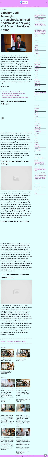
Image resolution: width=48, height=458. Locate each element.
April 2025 (36, 77)
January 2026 (37, 57)
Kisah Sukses (3, 9)
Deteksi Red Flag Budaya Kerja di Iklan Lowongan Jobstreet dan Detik (7, 441)
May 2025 (36, 74)
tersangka (24, 341)
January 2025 (37, 83)
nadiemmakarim (17, 341)
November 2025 (38, 62)
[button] (3, 118)
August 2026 (37, 43)
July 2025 (36, 70)
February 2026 (37, 55)
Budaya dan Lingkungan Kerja (7, 388)
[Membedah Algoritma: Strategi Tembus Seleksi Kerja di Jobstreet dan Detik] (23, 353)
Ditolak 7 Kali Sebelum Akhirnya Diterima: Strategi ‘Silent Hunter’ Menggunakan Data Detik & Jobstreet (23, 443)
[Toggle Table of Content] (1, 90)
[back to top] (45, 455)
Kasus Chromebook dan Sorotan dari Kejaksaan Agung (15, 97)
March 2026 (37, 53)
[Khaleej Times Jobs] (24, 2)
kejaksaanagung (10, 341)
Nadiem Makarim (28, 132)
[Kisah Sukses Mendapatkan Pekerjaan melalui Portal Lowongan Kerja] (7, 366)
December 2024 (38, 85)
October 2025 (37, 64)
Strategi (36, 98)
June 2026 (36, 47)
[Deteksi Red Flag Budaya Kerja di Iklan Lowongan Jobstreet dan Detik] (8, 432)
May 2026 (36, 49)
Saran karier (37, 96)
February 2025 (37, 81)
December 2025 (38, 60)
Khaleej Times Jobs (5, 55)
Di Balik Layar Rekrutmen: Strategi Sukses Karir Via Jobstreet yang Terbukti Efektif (7, 359)
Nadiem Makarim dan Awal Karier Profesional (12, 91)
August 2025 (37, 68)
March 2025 (37, 79)
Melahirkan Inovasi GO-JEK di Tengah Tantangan (13, 93)
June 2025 (36, 72)
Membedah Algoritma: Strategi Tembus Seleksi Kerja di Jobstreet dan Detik (22, 359)
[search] (46, 2)
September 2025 (38, 66)
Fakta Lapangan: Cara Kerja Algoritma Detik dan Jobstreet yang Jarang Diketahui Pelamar (40, 30)
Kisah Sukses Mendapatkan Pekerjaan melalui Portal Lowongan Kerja (6, 372)
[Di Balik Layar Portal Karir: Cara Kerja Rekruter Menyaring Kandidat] (8, 383)
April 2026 (36, 51)
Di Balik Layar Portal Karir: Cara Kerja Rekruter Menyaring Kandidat (7, 392)
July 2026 (36, 45)
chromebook (3, 341)
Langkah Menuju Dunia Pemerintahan (10, 95)
